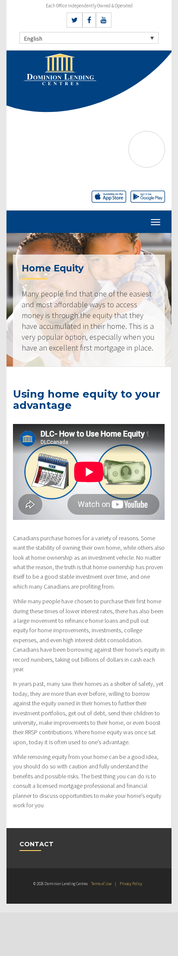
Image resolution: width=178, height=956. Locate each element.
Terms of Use (101, 883)
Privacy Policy (131, 883)
